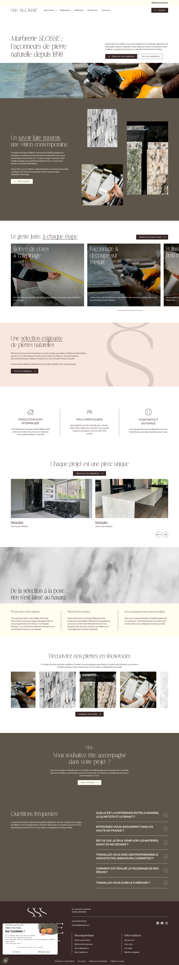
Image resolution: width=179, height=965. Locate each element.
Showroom (129, 940)
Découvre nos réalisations (87, 473)
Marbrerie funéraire (159, 2)
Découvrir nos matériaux (123, 56)
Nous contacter (88, 782)
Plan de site (82, 961)
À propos (128, 944)
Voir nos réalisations (151, 56)
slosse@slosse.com (81, 925)
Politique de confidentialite (98, 961)
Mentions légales (131, 952)
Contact (161, 10)
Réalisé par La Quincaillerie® (65, 961)
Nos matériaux (81, 952)
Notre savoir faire (82, 940)
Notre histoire (23, 181)
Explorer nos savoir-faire (150, 237)
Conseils (128, 948)
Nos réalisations (82, 948)
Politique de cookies (117, 961)
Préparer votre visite (87, 714)
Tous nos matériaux (23, 371)
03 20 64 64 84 (79, 921)
